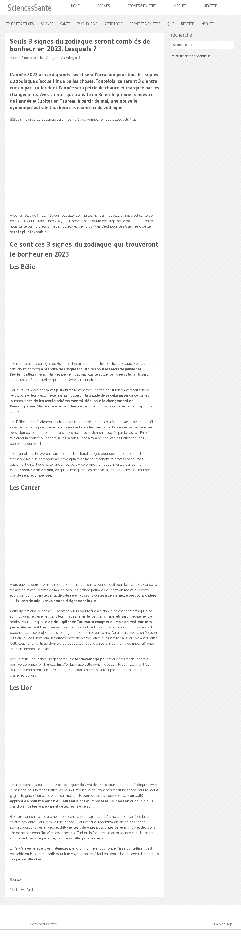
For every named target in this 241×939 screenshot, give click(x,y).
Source (15, 879)
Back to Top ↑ (224, 924)
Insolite (207, 23)
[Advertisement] (84, 318)
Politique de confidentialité (191, 56)
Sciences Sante (17, 924)
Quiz (170, 23)
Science (47, 23)
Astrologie (113, 23)
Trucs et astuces (20, 23)
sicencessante (32, 58)
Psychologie (87, 23)
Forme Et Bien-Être (145, 23)
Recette (187, 23)
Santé (65, 23)
